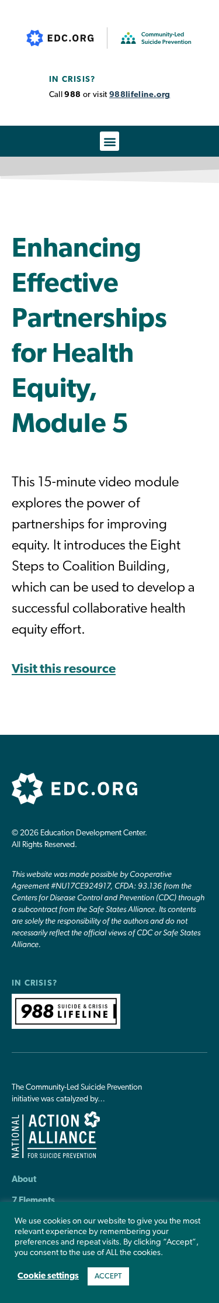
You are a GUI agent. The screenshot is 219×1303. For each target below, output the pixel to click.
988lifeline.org (139, 95)
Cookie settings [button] (48, 1276)
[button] (109, 141)
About (24, 1180)
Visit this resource (64, 669)
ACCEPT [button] (108, 1276)
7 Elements (33, 1201)
